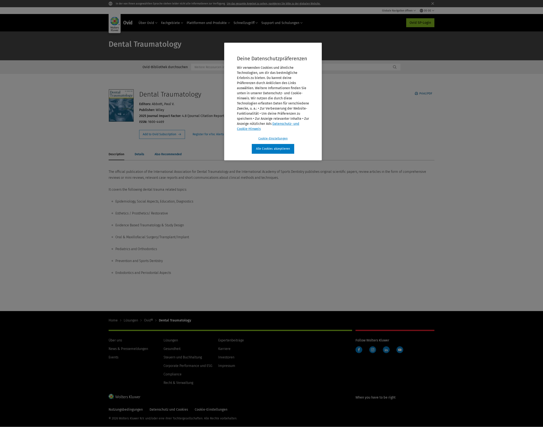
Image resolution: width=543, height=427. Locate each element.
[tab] (116, 154)
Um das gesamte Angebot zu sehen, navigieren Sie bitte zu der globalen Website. (273, 3)
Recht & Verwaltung (178, 383)
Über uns (115, 340)
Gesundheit (172, 349)
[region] (273, 101)
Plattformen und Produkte (207, 23)
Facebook (358, 349)
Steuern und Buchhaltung (183, 357)
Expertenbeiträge (231, 340)
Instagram (372, 349)
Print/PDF (425, 93)
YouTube (399, 349)
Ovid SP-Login (420, 23)
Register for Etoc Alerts (210, 134)
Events (113, 357)
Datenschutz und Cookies (169, 409)
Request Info (162, 134)
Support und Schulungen (280, 23)
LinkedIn (386, 349)
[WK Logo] (124, 396)
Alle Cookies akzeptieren (273, 149)
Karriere (224, 349)
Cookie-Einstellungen (273, 138)
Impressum (226, 366)
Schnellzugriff (244, 23)
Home (113, 320)
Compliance (173, 374)
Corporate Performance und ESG (188, 366)
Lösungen (131, 320)
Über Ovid (146, 23)
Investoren (226, 357)
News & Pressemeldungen (128, 349)
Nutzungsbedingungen (126, 409)
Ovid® (148, 320)
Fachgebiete (170, 23)
